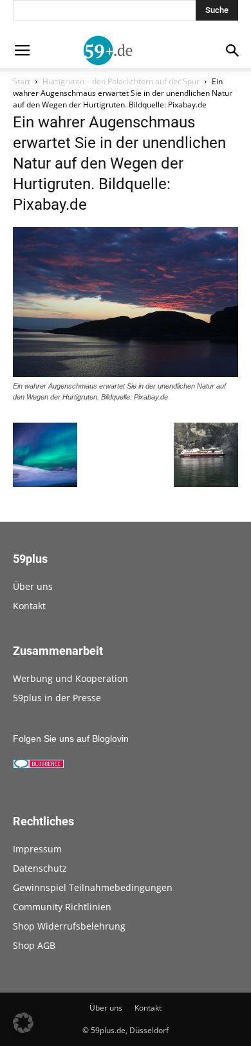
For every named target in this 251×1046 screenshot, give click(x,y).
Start (21, 81)
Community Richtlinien (62, 907)
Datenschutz (40, 868)
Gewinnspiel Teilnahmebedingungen (92, 887)
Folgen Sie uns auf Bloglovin (71, 738)
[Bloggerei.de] (38, 765)
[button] (23, 1023)
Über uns (33, 586)
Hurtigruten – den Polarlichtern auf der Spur (121, 81)
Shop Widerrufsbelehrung (69, 926)
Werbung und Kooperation (70, 678)
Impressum (37, 849)
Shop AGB (34, 945)
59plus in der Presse (57, 698)
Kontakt (29, 606)
